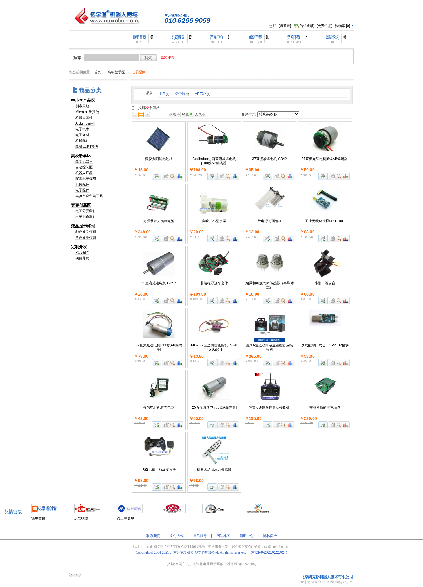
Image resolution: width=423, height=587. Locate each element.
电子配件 (82, 190)
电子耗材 (82, 135)
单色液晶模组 (85, 237)
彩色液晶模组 (85, 232)
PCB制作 (82, 252)
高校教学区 (116, 72)
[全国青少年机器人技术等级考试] (258, 512)
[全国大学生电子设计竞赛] (173, 512)
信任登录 (306, 26)
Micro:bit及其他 (87, 112)
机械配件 (82, 141)
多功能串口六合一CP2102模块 (325, 345)
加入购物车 (156, 176)
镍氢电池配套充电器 (158, 407)
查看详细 (172, 176)
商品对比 (179, 176)
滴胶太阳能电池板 (159, 159)
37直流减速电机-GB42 (269, 159)
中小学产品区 (83, 100)
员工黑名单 (125, 518)
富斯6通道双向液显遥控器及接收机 (269, 347)
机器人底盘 (84, 173)
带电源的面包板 (270, 221)
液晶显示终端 (83, 226)
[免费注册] (324, 26)
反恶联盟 (81, 518)
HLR (163, 94)
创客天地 (82, 106)
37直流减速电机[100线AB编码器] (159, 347)
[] (343, 26)
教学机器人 (84, 161)
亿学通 (182, 94)
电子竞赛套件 (85, 211)
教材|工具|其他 (86, 146)
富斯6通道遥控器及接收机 (269, 407)
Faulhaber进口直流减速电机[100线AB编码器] (214, 161)
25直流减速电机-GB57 (158, 283)
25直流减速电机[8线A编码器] (214, 407)
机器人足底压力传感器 (214, 470)
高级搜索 (167, 58)
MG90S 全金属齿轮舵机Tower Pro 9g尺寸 (214, 347)
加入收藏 (166, 176)
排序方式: (249, 114)
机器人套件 (84, 118)
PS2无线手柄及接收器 (159, 470)
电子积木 (82, 129)
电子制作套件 (85, 217)
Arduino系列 (85, 123)
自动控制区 (84, 167)
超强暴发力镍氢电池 (158, 221)
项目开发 (82, 258)
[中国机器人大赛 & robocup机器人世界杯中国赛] (215, 512)
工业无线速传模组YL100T (325, 221)
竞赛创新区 (81, 205)
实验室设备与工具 (89, 196)
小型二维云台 (325, 283)
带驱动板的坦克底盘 (324, 407)
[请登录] (285, 26)
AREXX (202, 94)
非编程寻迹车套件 (214, 283)
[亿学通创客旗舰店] (44, 512)
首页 (97, 72)
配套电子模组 (85, 179)
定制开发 (79, 246)
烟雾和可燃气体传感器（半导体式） (269, 285)
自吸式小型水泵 (214, 221)
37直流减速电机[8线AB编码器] (325, 159)
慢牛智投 (38, 518)
